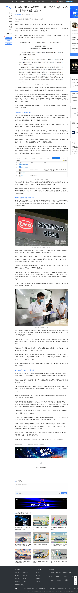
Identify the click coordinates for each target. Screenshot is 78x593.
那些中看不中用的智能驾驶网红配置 (59, 528)
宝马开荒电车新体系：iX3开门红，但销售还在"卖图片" (22, 528)
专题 (10, 27)
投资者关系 (17, 581)
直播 (10, 21)
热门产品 (38, 575)
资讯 (10, 18)
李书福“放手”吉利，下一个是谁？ (40, 528)
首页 (10, 13)
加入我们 (25, 581)
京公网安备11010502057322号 (70, 591)
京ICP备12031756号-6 (50, 591)
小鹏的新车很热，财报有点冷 (40, 544)
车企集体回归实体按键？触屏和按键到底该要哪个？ (22, 561)
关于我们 (25, 575)
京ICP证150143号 (59, 591)
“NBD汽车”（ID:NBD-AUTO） (39, 24)
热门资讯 (38, 572)
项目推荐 (17, 575)
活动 (10, 29)
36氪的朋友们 (18, 14)
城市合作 (17, 572)
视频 (10, 24)
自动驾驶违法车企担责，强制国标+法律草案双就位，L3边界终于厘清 (59, 545)
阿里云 (28, 588)
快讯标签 (38, 581)
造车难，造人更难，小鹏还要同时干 (59, 561)
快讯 (10, 16)
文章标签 (38, 578)
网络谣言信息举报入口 (20, 585)
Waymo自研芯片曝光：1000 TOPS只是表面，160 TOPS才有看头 (23, 545)
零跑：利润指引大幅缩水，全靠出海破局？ (41, 561)
